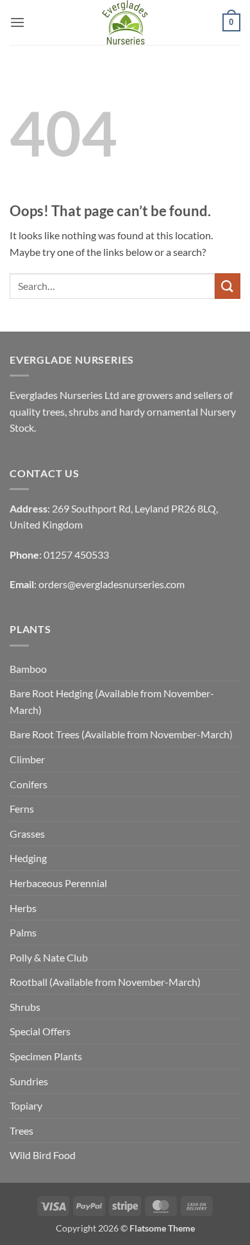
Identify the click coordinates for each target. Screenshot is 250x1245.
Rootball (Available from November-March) (105, 982)
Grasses (27, 833)
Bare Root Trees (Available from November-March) (121, 734)
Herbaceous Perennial (58, 883)
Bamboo (28, 669)
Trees (21, 1130)
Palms (23, 932)
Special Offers (40, 1031)
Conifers (28, 784)
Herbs (23, 908)
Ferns (22, 808)
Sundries (29, 1081)
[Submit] (227, 285)
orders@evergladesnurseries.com (111, 584)
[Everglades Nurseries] (125, 22)
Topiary (26, 1105)
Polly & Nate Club (49, 957)
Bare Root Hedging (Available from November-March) (112, 701)
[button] (17, 22)
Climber (27, 759)
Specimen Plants (46, 1056)
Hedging (28, 858)
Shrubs (25, 1007)
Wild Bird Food (43, 1155)
